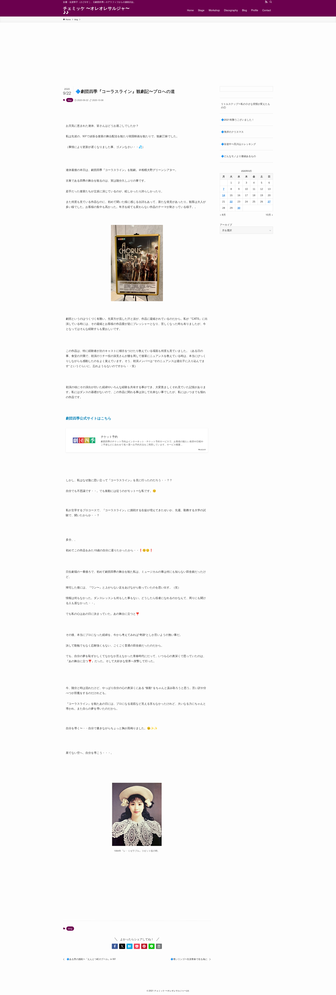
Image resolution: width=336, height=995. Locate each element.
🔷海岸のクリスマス (232, 131)
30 (238, 208)
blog (69, 100)
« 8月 (223, 214)
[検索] (270, 2)
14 (223, 195)
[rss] (266, 2)
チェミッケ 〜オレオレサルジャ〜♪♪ (96, 10)
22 (231, 201)
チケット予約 (109, 437)
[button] (115, 946)
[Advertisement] (168, 48)
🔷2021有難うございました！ (237, 119)
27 (269, 201)
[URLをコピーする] (159, 946)
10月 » (269, 214)
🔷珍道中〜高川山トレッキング (238, 144)
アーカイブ (226, 224)
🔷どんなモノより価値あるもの (238, 156)
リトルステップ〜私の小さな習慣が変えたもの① (245, 105)
